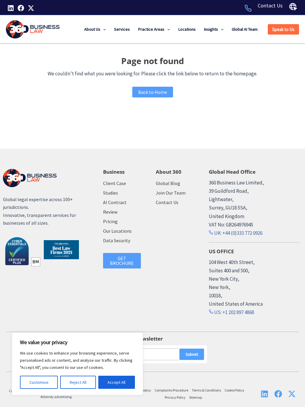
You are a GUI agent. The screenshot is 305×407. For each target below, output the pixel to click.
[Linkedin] (10, 8)
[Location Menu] (293, 7)
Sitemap (195, 397)
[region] (77, 364)
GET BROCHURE (122, 260)
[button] (103, 29)
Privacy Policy (175, 397)
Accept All (116, 382)
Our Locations (117, 231)
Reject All (78, 382)
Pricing (110, 221)
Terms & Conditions (206, 390)
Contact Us (270, 5)
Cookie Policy (234, 390)
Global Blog (168, 183)
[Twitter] (31, 8)
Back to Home (152, 92)
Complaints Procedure (171, 390)
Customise (39, 382)
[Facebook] (21, 8)
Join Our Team (171, 193)
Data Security (116, 240)
